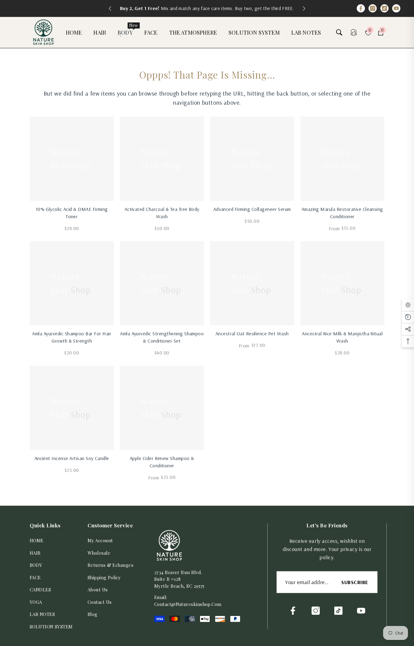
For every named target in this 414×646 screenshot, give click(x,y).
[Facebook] (361, 8)
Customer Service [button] (110, 525)
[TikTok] (384, 8)
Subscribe (354, 582)
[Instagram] (373, 8)
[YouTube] (396, 8)
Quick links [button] (45, 525)
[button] (77, 32)
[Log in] (353, 32)
